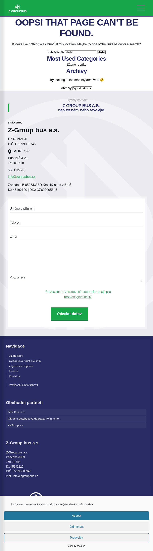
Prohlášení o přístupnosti (23, 385)
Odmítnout (76, 526)
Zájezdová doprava (21, 366)
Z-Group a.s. (16, 425)
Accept (76, 515)
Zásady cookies (76, 546)
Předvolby (76, 537)
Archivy (66, 88)
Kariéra (13, 371)
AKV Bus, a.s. (16, 412)
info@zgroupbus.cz (21, 176)
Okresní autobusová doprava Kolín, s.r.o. (34, 418)
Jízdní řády (16, 355)
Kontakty (14, 376)
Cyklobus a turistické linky (25, 360)
